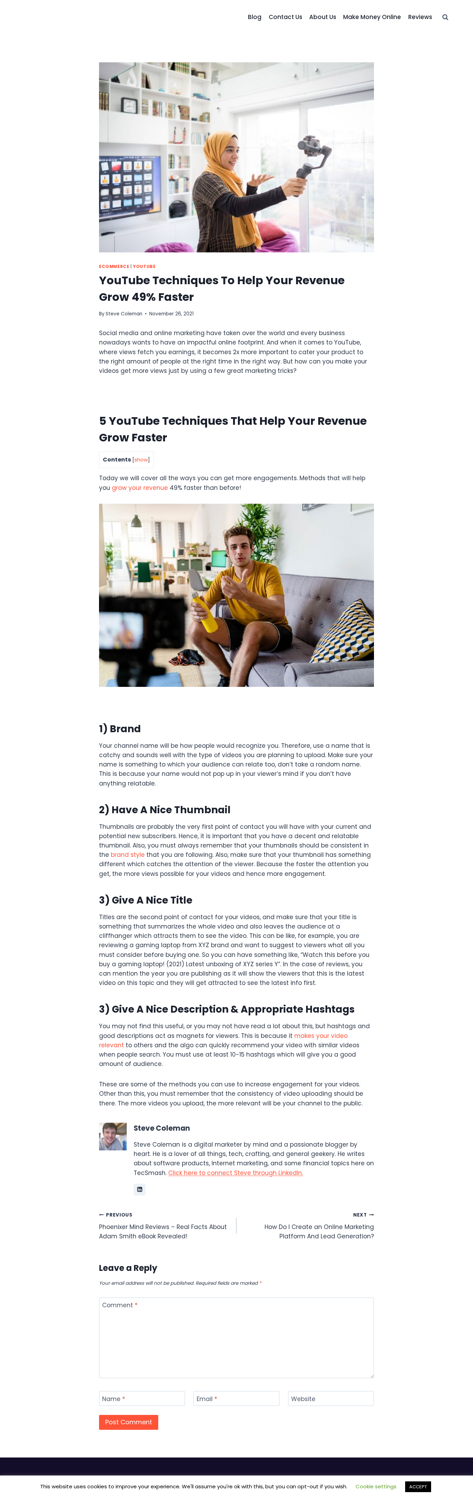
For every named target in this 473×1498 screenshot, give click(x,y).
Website (303, 1399)
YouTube (144, 266)
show (141, 459)
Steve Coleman (124, 314)
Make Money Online (372, 17)
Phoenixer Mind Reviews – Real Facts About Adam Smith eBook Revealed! (163, 1226)
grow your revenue (140, 488)
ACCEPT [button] (418, 1486)
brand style (128, 855)
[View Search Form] (445, 17)
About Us (322, 17)
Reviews (420, 17)
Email (207, 1399)
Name (113, 1399)
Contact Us (285, 17)
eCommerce (114, 266)
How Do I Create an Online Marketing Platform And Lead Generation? (319, 1226)
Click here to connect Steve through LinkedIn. (235, 1173)
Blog (254, 17)
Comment (119, 1305)
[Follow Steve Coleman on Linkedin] (139, 1189)
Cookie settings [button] (376, 1486)
